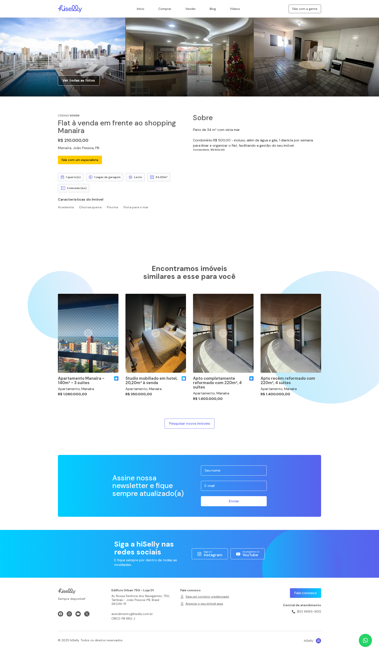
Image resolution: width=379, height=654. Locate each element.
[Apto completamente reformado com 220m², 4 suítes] (223, 333)
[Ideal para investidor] (184, 378)
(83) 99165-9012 (309, 611)
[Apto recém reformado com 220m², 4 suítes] (291, 333)
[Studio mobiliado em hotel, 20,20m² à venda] (155, 333)
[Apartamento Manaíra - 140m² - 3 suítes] (88, 333)
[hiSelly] (70, 8)
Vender (190, 9)
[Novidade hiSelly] (251, 378)
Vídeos (235, 9)
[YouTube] (78, 614)
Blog (213, 9)
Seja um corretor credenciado (207, 597)
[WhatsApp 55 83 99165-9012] (365, 640)
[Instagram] (69, 614)
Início (140, 9)
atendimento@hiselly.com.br (132, 614)
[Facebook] (60, 614)
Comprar (164, 9)
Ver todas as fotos (79, 80)
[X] (86, 614)
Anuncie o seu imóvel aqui (204, 604)
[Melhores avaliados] (116, 378)
